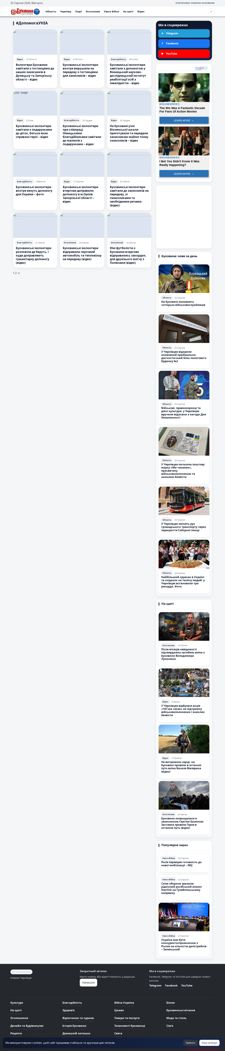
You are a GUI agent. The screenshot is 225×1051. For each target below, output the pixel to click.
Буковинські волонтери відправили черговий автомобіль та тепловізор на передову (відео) (82, 253)
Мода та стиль (176, 1018)
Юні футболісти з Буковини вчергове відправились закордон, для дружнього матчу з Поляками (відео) (128, 255)
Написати (88, 982)
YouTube (186, 985)
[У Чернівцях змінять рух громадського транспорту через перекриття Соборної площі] (184, 501)
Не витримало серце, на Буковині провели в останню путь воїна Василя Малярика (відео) (181, 766)
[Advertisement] (184, 217)
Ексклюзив (93, 11)
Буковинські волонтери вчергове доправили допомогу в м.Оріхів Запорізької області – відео (80, 194)
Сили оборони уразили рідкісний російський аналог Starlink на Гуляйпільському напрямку (181, 888)
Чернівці (65, 11)
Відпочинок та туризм (78, 1018)
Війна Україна (124, 1002)
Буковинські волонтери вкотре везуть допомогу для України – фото (34, 190)
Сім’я (169, 1026)
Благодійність (118, 59)
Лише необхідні (209, 1043)
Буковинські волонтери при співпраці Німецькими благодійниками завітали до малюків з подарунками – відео (82, 135)
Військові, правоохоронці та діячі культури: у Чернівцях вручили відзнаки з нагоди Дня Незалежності (183, 412)
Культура (16, 1002)
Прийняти (190, 1043)
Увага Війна (111, 11)
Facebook (171, 985)
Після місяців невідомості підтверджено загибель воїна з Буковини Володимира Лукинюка (183, 654)
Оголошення (19, 1018)
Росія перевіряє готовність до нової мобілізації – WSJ (181, 863)
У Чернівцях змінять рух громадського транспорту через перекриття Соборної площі (183, 527)
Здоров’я (68, 1010)
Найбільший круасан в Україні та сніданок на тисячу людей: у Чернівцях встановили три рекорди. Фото (183, 581)
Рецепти (16, 1033)
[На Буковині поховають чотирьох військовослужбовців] (184, 278)
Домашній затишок (76, 1033)
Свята (118, 1033)
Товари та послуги (127, 1018)
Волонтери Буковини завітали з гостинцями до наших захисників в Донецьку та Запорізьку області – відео (35, 72)
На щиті (128, 11)
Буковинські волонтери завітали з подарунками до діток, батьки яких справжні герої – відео (34, 131)
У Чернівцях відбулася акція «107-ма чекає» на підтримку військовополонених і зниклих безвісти (183, 710)
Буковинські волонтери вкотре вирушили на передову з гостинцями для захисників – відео (80, 70)
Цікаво (119, 1010)
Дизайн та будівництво (26, 1026)
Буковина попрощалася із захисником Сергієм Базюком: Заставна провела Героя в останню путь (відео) (182, 823)
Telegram (155, 985)
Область (50, 11)
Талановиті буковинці (129, 1026)
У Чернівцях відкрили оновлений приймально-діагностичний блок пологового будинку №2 (183, 356)
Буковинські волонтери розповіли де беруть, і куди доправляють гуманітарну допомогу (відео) (33, 255)
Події (78, 11)
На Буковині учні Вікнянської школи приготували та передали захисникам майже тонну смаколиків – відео (129, 133)
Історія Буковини (74, 1026)
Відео (140, 11)
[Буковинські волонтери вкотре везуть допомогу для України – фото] (35, 164)
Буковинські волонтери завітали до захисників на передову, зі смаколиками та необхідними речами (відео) (129, 196)
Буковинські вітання (180, 1010)
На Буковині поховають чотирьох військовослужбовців (183, 303)
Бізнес (170, 1002)
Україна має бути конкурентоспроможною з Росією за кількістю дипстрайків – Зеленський (183, 944)
